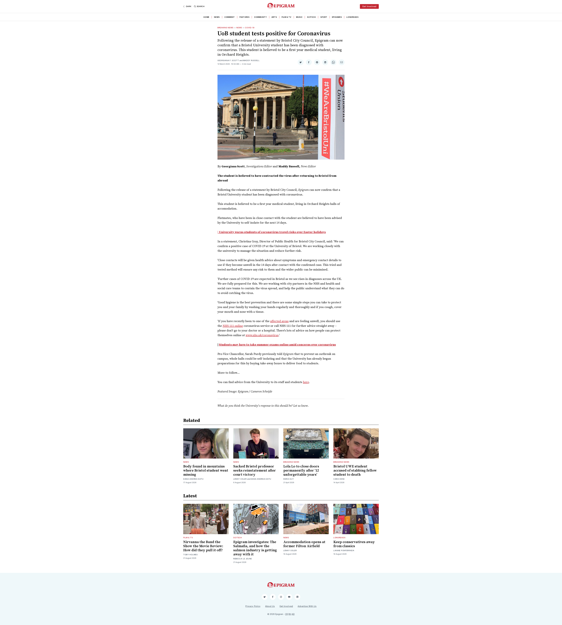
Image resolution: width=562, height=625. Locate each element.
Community (260, 17)
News (217, 17)
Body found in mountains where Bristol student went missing (205, 470)
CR (286, 614)
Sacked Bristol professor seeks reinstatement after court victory (254, 470)
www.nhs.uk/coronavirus (262, 335)
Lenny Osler (240, 479)
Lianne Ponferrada (343, 550)
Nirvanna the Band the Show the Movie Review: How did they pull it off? (203, 546)
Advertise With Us (307, 606)
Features (244, 17)
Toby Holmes (190, 554)
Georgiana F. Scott (228, 60)
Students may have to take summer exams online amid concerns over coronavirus (277, 345)
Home (206, 17)
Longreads (352, 17)
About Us (270, 606)
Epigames (337, 17)
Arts (274, 17)
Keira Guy (288, 479)
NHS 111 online (233, 326)
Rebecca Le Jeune (242, 559)
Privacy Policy (253, 606)
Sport (323, 17)
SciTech (311, 17)
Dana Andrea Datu (193, 479)
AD (293, 614)
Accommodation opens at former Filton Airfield (304, 544)
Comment (229, 17)
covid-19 (250, 28)
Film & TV (286, 17)
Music (299, 17)
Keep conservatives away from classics (354, 544)
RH (289, 614)
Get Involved (369, 6)
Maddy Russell (251, 60)
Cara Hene (339, 479)
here (306, 382)
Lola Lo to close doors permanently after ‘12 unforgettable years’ (301, 470)
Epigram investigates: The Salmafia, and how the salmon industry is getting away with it (255, 548)
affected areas (279, 321)
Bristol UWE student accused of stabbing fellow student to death (355, 470)
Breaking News (225, 28)
